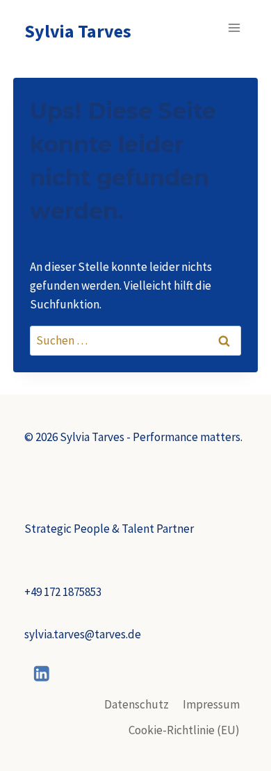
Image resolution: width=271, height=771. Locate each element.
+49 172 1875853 (62, 591)
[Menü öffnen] (234, 27)
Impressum (211, 704)
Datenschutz (136, 704)
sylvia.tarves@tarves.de (82, 634)
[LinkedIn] (42, 674)
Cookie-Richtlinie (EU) (184, 730)
